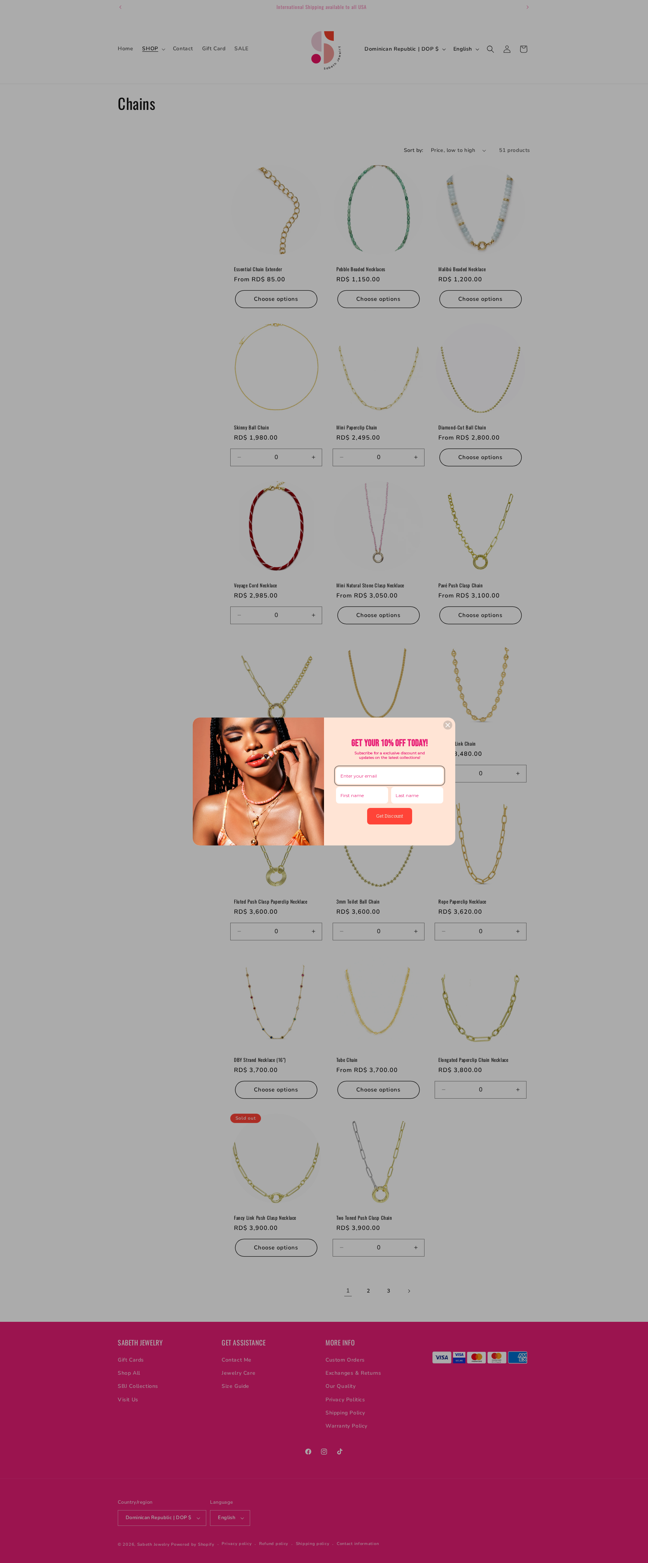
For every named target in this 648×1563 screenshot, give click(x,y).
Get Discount (389, 816)
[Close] (447, 725)
